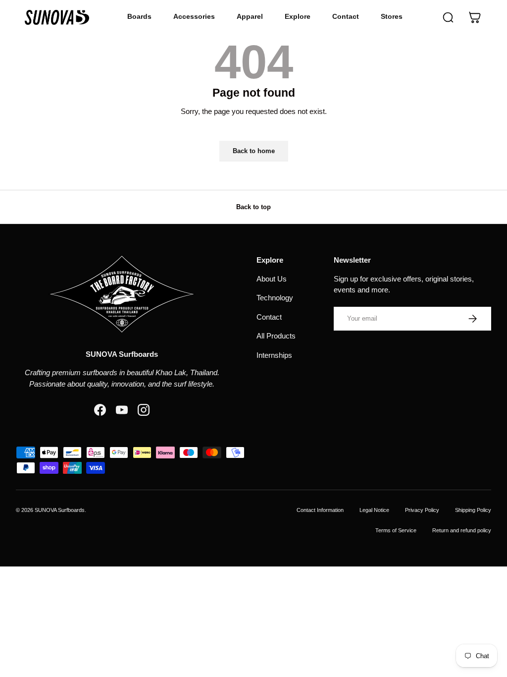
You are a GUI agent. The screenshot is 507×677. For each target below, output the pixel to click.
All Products (276, 336)
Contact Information (320, 510)
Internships (274, 355)
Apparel (250, 16)
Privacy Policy (422, 510)
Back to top (253, 207)
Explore (297, 16)
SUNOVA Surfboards (60, 510)
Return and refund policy (461, 530)
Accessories (194, 16)
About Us (271, 279)
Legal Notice (374, 510)
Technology (274, 297)
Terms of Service (395, 530)
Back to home (254, 151)
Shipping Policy (473, 510)
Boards (139, 16)
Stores (392, 16)
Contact (345, 16)
